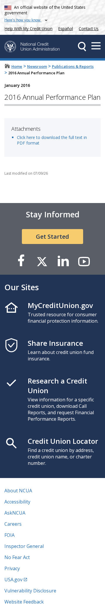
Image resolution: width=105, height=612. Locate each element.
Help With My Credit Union (27, 28)
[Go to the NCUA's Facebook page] (21, 261)
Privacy (12, 568)
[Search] (82, 46)
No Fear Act (17, 557)
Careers (13, 524)
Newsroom (37, 66)
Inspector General (24, 546)
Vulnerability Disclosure (30, 590)
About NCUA (18, 490)
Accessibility (17, 501)
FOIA (9, 535)
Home (16, 66)
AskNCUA (14, 513)
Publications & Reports (73, 66)
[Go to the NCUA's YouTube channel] (84, 261)
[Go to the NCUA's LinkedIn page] (63, 261)
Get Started (52, 236)
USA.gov (13, 579)
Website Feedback (24, 602)
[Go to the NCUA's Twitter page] (42, 261)
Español (65, 28)
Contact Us (89, 28)
